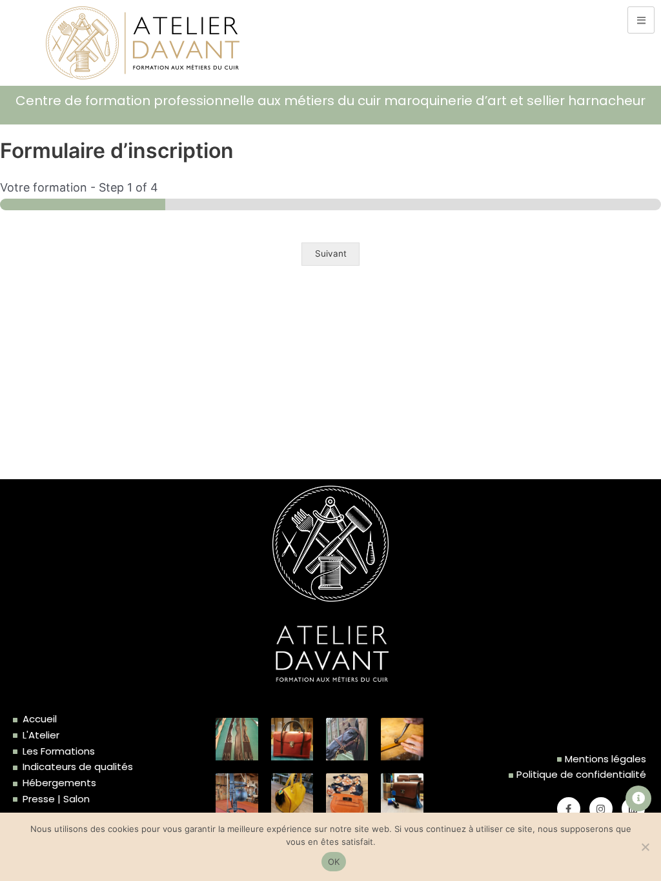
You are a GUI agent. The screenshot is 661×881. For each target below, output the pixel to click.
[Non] (644, 846)
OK (334, 861)
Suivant (331, 253)
